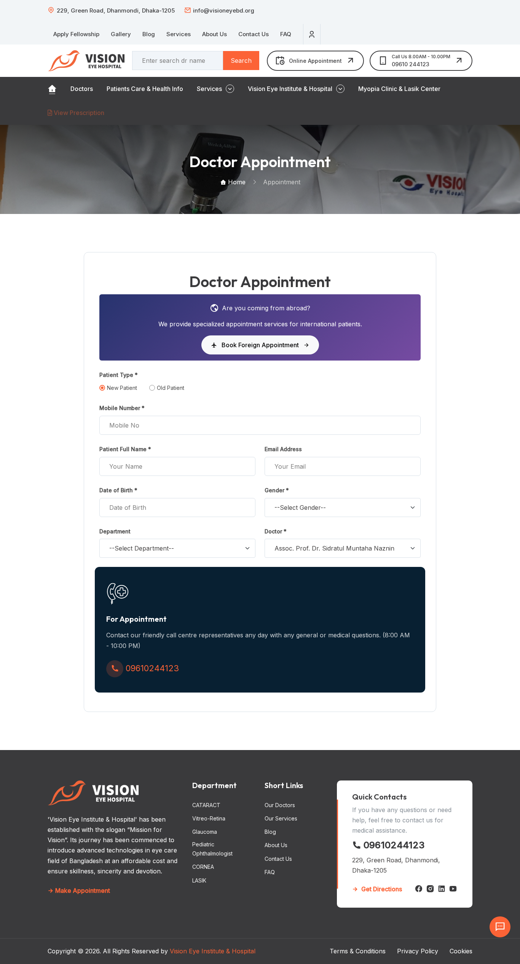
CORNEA (203, 866)
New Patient (122, 388)
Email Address (283, 449)
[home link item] (52, 88)
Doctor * (276, 531)
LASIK (199, 880)
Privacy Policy (417, 951)
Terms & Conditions (358, 951)
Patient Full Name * (125, 449)
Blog (148, 34)
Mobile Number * (122, 408)
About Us (214, 34)
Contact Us (253, 34)
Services (178, 34)
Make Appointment (82, 890)
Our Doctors (280, 805)
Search (241, 60)
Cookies (461, 951)
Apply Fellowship (76, 34)
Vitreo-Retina (208, 818)
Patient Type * (118, 375)
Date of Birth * (118, 490)
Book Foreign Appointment (260, 345)
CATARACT (206, 805)
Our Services (281, 818)
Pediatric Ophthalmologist (212, 849)
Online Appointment (315, 60)
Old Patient (170, 388)
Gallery (121, 34)
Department (115, 531)
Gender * (277, 490)
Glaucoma (204, 831)
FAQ (285, 34)
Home (236, 182)
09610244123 (392, 845)
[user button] (312, 34)
